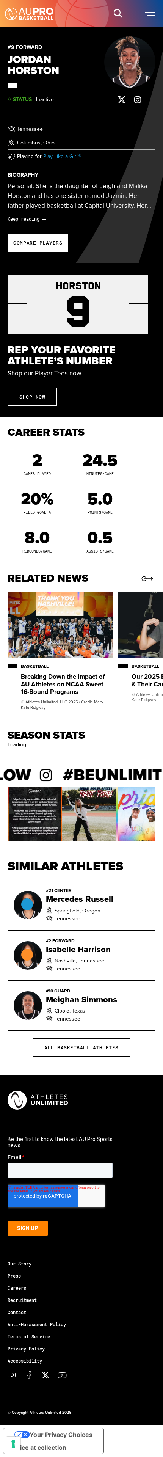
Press (14, 1276)
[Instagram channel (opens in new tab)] (12, 1375)
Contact (17, 1312)
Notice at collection (37, 1447)
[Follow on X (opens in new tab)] (121, 99)
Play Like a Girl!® (62, 156)
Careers (17, 1288)
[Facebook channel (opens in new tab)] (28, 1375)
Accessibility (25, 1360)
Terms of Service (29, 1336)
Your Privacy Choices (61, 1434)
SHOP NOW (32, 396)
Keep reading (23, 218)
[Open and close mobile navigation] (149, 13)
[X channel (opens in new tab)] (45, 1375)
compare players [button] (38, 242)
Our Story (19, 1264)
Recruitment (22, 1300)
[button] (117, 13)
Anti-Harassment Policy (37, 1324)
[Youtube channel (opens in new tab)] (62, 1375)
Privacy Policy (26, 1348)
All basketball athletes (81, 1047)
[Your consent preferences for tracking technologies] (13, 1444)
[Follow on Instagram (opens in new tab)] (137, 99)
